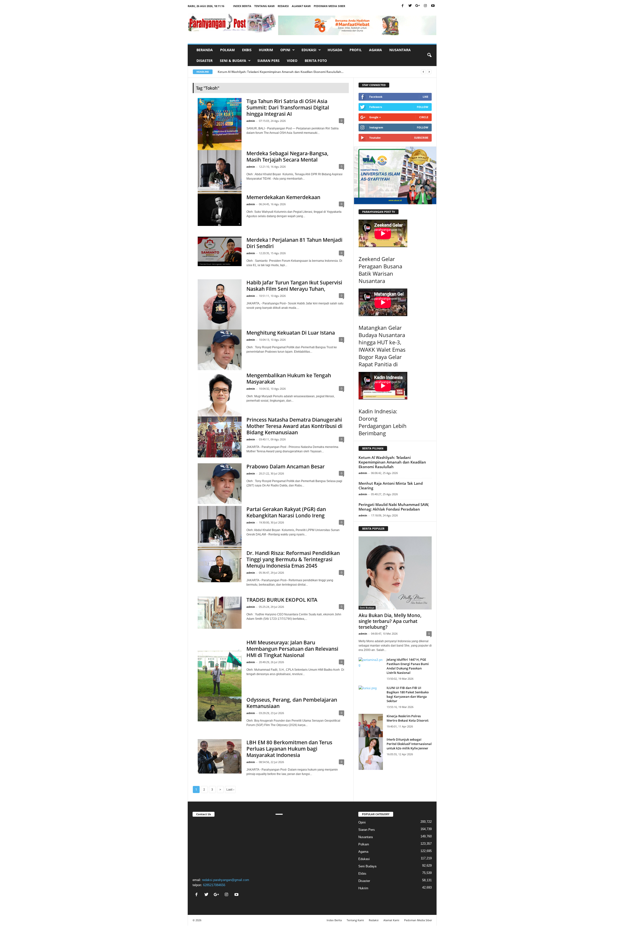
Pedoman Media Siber (329, 6)
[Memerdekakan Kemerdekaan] (220, 210)
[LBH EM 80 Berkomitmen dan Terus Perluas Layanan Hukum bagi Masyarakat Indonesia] (220, 756)
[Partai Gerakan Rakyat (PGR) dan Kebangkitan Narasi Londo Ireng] (220, 528)
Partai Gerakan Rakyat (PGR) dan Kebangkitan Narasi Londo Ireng (286, 512)
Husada (335, 50)
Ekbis (247, 50)
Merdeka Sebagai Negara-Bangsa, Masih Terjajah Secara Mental (287, 156)
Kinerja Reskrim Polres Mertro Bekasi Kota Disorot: (408, 718)
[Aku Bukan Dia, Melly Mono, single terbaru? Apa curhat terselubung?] (395, 573)
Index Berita (242, 6)
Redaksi (283, 6)
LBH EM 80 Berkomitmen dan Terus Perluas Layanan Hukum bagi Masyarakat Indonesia (289, 748)
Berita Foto (316, 60)
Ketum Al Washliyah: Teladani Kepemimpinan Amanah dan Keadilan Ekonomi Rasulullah (392, 462)
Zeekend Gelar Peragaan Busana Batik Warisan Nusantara (380, 269)
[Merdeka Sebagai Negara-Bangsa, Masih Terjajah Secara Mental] (220, 172)
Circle (423, 117)
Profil (356, 50)
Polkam (227, 50)
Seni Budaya (367, 607)
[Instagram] (425, 6)
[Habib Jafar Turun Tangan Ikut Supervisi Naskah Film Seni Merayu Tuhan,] (220, 304)
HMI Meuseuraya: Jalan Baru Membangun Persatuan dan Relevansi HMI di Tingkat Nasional (292, 648)
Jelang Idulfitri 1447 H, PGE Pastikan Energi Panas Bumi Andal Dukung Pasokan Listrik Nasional (408, 666)
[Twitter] (410, 6)
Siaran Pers (268, 60)
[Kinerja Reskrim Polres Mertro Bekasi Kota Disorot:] (371, 730)
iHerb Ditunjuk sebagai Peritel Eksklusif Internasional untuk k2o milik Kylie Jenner (409, 743)
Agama (375, 50)
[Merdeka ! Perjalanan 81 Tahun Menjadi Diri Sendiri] (220, 251)
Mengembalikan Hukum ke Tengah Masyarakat (288, 378)
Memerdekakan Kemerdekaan (283, 197)
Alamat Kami (301, 6)
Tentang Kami (264, 6)
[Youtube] (433, 6)
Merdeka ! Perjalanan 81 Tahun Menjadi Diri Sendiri (294, 243)
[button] (429, 55)
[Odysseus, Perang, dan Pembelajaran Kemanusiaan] (220, 709)
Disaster (204, 60)
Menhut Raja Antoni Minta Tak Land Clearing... (250, 72)
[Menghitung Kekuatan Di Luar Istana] (220, 349)
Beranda (204, 50)
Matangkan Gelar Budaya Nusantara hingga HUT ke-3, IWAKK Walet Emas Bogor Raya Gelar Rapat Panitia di (382, 346)
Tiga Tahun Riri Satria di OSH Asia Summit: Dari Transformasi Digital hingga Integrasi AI (287, 107)
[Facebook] (403, 6)
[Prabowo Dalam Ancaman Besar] (220, 483)
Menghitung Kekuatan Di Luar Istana (290, 332)
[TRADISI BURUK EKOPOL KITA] (220, 613)
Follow (422, 107)
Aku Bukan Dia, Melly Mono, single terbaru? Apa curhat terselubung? (390, 621)
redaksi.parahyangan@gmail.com (225, 880)
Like (425, 96)
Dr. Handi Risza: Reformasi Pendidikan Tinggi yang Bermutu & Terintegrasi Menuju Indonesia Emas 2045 (293, 559)
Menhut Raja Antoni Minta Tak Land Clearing (391, 485)
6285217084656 (214, 885)
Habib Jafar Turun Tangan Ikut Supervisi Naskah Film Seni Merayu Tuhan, (294, 285)
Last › (230, 789)
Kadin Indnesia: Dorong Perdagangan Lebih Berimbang (383, 422)
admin (250, 121)
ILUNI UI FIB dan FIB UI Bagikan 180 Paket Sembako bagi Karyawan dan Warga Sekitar (408, 694)
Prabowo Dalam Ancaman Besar (285, 466)
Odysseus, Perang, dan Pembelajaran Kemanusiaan (291, 702)
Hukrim (266, 50)
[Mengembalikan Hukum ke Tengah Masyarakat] (220, 394)
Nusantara (400, 50)
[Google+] (418, 6)
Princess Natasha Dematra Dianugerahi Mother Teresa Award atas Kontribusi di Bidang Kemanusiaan (294, 426)
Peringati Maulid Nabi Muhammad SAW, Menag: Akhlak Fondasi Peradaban (394, 507)
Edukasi (364, 859)
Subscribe (421, 137)
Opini (362, 822)
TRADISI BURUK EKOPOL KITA (281, 599)
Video (292, 60)
